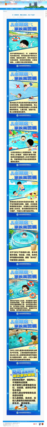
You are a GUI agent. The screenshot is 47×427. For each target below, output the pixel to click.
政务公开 (17, 8)
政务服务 (22, 8)
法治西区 (33, 8)
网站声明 (23, 421)
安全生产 (6, 11)
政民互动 (28, 8)
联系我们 (21, 421)
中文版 (38, 0)
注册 (44, 0)
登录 (42, 0)
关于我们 (18, 421)
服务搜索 (31, 0)
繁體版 (40, 0)
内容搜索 (33, 0)
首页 (6, 8)
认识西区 (11, 8)
